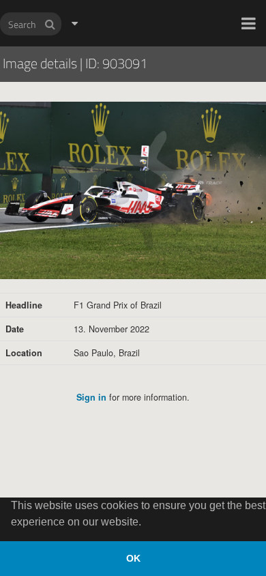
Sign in (91, 397)
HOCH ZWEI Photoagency (111, 0)
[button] (249, 23)
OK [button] (133, 558)
